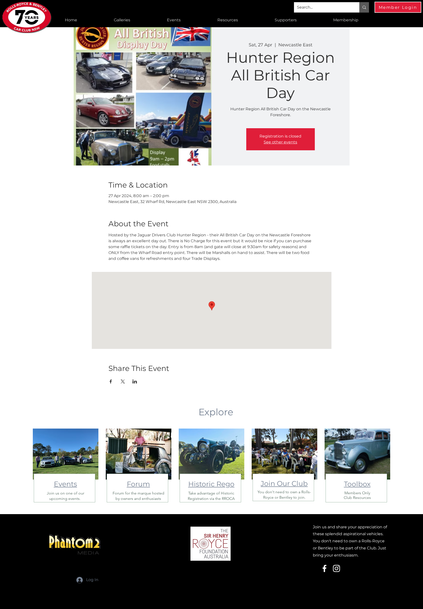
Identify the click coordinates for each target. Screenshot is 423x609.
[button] (122, 20)
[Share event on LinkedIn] (134, 381)
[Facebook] (324, 568)
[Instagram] (336, 568)
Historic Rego (211, 484)
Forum (138, 484)
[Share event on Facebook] (110, 381)
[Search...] (364, 7)
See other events (280, 142)
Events (65, 484)
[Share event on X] (122, 381)
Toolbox (357, 484)
